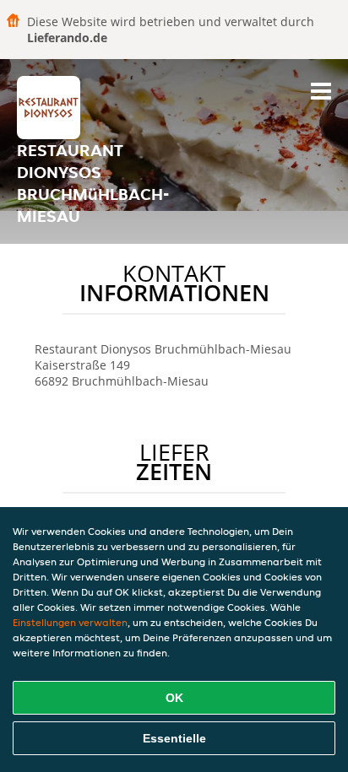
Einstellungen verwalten (70, 622)
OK (174, 698)
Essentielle (174, 738)
